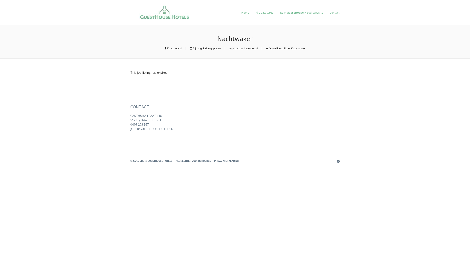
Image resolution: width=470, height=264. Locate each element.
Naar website (301, 12)
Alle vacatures (264, 12)
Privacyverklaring (226, 161)
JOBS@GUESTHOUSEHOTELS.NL (152, 129)
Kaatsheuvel (174, 48)
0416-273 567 (139, 124)
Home (245, 12)
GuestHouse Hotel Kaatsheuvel (287, 48)
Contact (334, 12)
